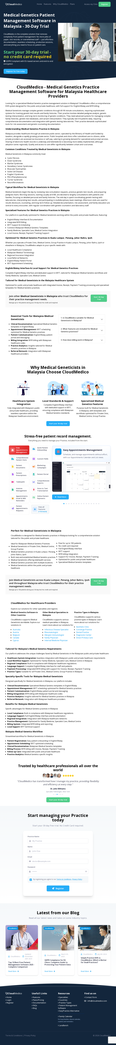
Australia (16, 629)
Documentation (39, 1002)
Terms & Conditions (64, 879)
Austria (16, 632)
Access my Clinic (91, 4)
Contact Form (91, 997)
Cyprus (16, 640)
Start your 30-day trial (58, 423)
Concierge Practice (84, 629)
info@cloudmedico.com (97, 1001)
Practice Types (65, 1002)
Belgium (16, 635)
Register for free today (15, 71)
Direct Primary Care (84, 637)
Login (8, 1000)
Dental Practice (82, 632)
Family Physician (51, 637)
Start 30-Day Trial (99, 298)
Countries (63, 1000)
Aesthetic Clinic (82, 627)
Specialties (63, 997)
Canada (16, 637)
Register (104, 4)
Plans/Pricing (38, 1000)
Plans (72, 4)
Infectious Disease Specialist (56, 629)
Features (47, 4)
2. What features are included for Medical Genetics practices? (79, 330)
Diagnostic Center (83, 635)
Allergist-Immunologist (54, 635)
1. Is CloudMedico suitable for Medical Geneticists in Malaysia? (77, 319)
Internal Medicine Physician (56, 640)
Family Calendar (65, 1016)
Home (39, 4)
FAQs (34, 1005)
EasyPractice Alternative (69, 1011)
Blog (34, 1008)
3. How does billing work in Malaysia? (77, 340)
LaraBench (63, 1025)
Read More (61, 497)
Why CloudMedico (60, 4)
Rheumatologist (51, 632)
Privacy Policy (77, 879)
